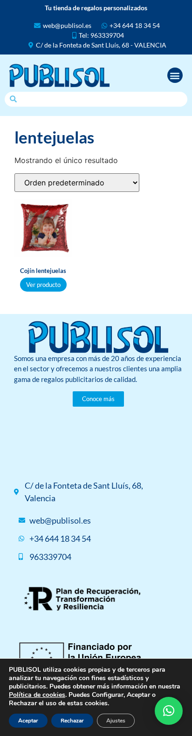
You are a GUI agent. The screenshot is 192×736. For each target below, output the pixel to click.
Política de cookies (37, 694)
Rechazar (72, 720)
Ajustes (115, 720)
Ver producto (43, 284)
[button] (175, 75)
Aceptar (28, 720)
